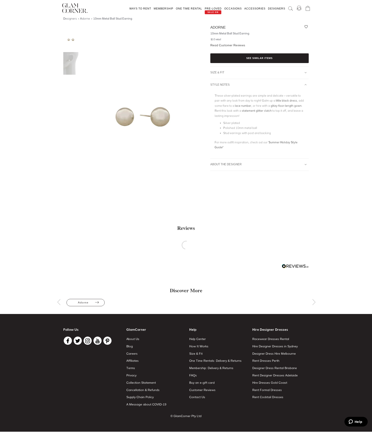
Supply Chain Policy (140, 397)
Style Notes (220, 84)
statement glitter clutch (257, 110)
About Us (132, 339)
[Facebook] (68, 341)
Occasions (233, 8)
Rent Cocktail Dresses (267, 397)
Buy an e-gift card (202, 383)
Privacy (131, 375)
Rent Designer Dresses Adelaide (275, 375)
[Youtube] (97, 341)
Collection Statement (141, 383)
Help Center (197, 339)
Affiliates (132, 361)
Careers (132, 354)
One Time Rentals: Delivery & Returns (215, 361)
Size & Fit (217, 72)
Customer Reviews (202, 390)
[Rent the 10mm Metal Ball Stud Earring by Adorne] (69, 63)
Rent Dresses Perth (265, 361)
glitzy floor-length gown (286, 105)
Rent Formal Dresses (267, 390)
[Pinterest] (107, 341)
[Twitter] (78, 341)
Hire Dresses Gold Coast (269, 383)
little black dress (286, 100)
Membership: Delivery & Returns (211, 368)
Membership (163, 8)
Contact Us (197, 397)
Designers (276, 8)
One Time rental (189, 8)
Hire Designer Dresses (270, 330)
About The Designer (226, 164)
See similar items (259, 58)
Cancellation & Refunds (143, 390)
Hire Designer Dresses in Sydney (275, 346)
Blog (129, 346)
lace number (243, 105)
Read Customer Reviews (227, 45)
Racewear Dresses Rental (270, 339)
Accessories (254, 8)
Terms (130, 368)
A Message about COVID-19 (146, 404)
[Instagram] (88, 341)
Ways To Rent (140, 8)
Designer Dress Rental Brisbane (274, 368)
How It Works (198, 346)
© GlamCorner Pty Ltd (186, 416)
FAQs (193, 375)
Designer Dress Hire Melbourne (274, 354)
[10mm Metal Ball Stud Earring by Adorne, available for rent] (69, 39)
